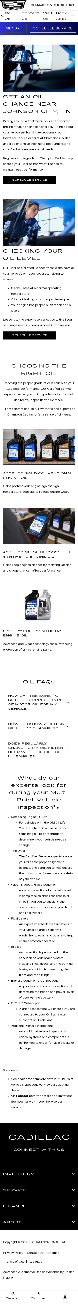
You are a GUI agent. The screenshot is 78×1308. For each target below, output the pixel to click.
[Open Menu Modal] (73, 16)
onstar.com (27, 1096)
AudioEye (35, 1261)
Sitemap (53, 1253)
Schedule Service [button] (29, 179)
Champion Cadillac (49, 1242)
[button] (39, 702)
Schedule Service (53, 28)
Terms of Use (15, 1261)
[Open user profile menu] (65, 1297)
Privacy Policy (13, 1253)
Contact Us (35, 1253)
